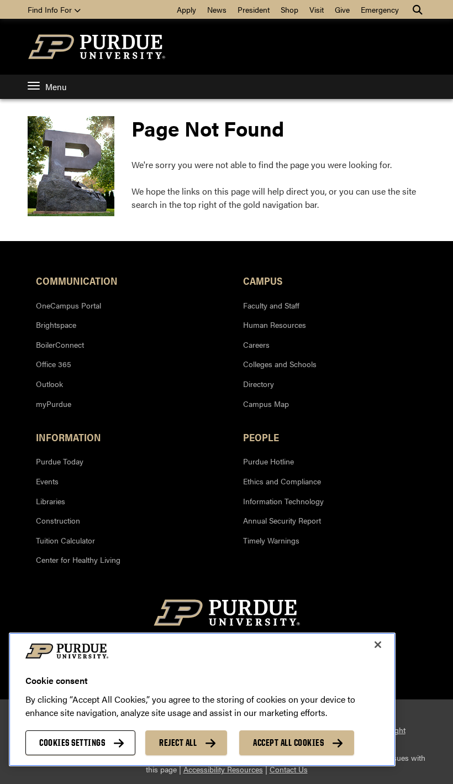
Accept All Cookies (288, 742)
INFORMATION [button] (68, 437)
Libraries (50, 500)
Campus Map (266, 403)
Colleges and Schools (280, 363)
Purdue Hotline (268, 461)
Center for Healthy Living (78, 559)
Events (47, 481)
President (254, 9)
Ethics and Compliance (282, 481)
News (217, 9)
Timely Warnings (271, 540)
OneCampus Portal (68, 305)
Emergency (380, 9)
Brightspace (56, 324)
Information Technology (283, 500)
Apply (186, 9)
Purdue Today (59, 461)
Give (342, 9)
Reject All (178, 742)
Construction (58, 520)
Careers (256, 344)
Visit (316, 9)
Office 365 (53, 363)
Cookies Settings (72, 742)
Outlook (49, 383)
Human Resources (274, 324)
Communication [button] (77, 280)
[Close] (378, 645)
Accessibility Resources (223, 769)
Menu (55, 86)
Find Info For (51, 9)
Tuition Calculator (65, 540)
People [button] (261, 437)
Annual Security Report (282, 520)
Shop (289, 9)
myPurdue (53, 403)
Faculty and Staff (271, 305)
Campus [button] (262, 280)
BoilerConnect (60, 344)
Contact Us (289, 769)
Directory (258, 383)
